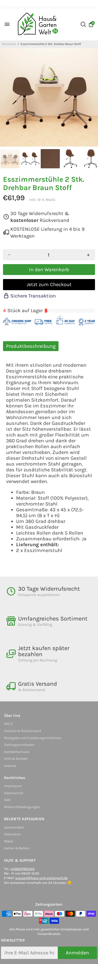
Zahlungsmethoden (19, 745)
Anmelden (77, 953)
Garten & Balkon (16, 848)
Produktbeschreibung (31, 346)
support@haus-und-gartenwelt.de (41, 878)
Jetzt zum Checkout (49, 284)
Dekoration (12, 834)
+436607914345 (22, 869)
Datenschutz (13, 793)
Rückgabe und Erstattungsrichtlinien (32, 738)
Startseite (9, 44)
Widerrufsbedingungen (22, 807)
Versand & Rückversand (22, 731)
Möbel (8, 841)
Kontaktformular (17, 752)
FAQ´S (8, 724)
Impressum (13, 786)
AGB (7, 800)
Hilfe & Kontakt (16, 759)
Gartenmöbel (14, 827)
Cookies (10, 766)
